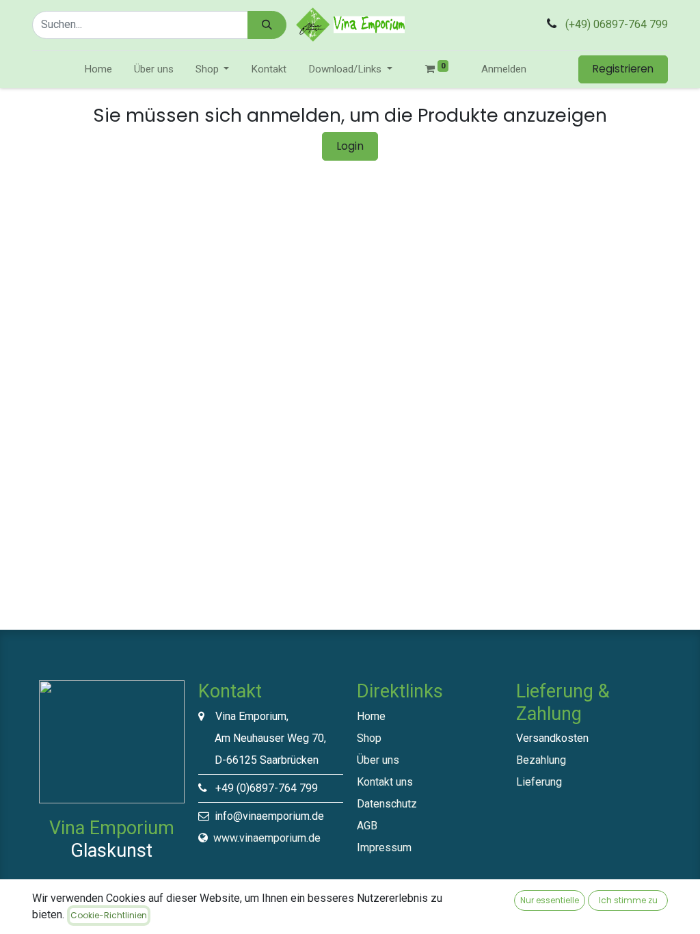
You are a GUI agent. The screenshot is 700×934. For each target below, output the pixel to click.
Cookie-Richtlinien (108, 915)
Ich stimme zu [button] (628, 900)
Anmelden (503, 69)
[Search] (266, 25)
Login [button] (350, 146)
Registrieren (623, 69)
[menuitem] (98, 69)
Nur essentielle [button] (549, 900)
